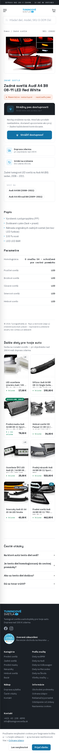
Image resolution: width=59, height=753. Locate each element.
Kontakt (8, 698)
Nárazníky (8, 669)
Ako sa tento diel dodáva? (29, 575)
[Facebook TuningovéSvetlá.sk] (6, 628)
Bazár (7, 677)
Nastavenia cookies (41, 706)
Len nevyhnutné (19, 747)
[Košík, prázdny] (53, 10)
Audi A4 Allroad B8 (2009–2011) (25, 196)
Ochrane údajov (16, 740)
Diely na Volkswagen (42, 665)
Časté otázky (10, 693)
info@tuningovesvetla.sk (16, 721)
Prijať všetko (41, 747)
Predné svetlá (10, 656)
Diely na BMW (38, 656)
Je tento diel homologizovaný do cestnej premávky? (29, 565)
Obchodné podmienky (43, 689)
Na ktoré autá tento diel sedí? (29, 555)
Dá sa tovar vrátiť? (29, 583)
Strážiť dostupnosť (31, 134)
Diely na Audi (38, 660)
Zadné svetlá (20, 31)
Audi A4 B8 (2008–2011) (21, 190)
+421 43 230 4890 (14, 718)
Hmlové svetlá (11, 673)
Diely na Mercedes (41, 669)
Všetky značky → (40, 677)
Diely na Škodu (39, 673)
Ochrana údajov (39, 693)
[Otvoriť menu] (5, 10)
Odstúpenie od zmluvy (43, 702)
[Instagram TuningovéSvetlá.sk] (11, 628)
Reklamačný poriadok (42, 698)
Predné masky (11, 665)
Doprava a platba (12, 689)
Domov (7, 31)
